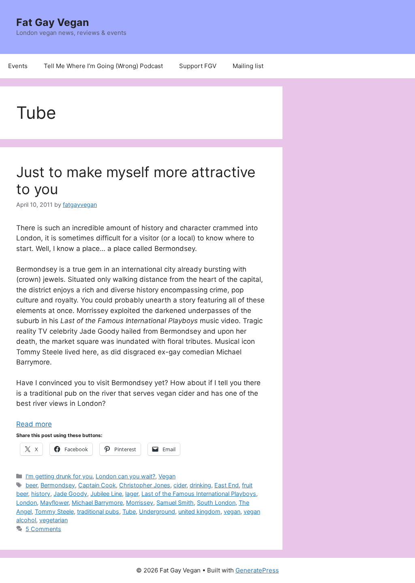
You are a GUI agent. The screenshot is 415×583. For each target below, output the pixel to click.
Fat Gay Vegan (52, 22)
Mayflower (54, 502)
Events (18, 66)
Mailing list (248, 66)
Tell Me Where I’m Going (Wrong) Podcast (103, 66)
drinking (200, 485)
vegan (232, 511)
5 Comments (43, 528)
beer (31, 485)
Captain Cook (97, 485)
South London (216, 502)
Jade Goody (70, 493)
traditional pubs (98, 511)
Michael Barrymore (97, 502)
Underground (157, 511)
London (26, 502)
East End (226, 485)
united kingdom (199, 511)
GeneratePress (257, 570)
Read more (34, 424)
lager (131, 493)
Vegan (166, 476)
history (40, 493)
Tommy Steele (54, 511)
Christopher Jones (144, 485)
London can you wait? (125, 476)
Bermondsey (58, 485)
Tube (129, 511)
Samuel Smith (175, 502)
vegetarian (53, 520)
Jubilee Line (106, 493)
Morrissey (139, 502)
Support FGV (197, 66)
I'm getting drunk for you (59, 476)
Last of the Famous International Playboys (198, 493)
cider (179, 485)
